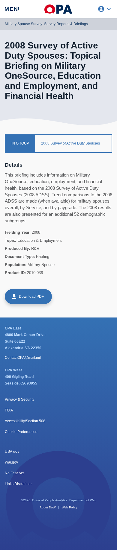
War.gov (11, 462)
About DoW (48, 507)
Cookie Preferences (21, 432)
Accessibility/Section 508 (25, 421)
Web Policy (69, 507)
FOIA (9, 410)
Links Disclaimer (18, 484)
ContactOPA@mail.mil (23, 357)
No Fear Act (14, 473)
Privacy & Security (19, 399)
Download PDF (27, 296)
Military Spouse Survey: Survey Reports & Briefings (46, 24)
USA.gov (12, 451)
